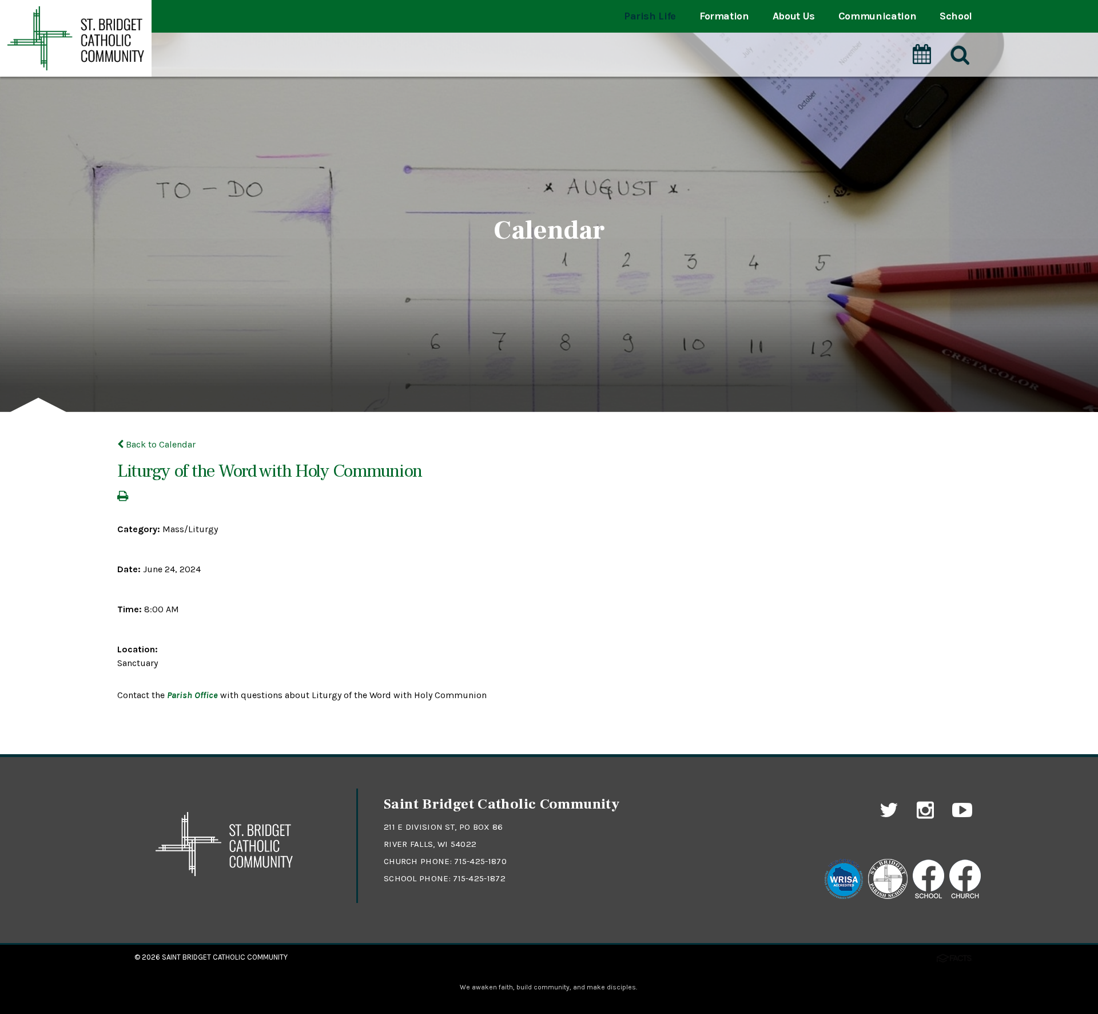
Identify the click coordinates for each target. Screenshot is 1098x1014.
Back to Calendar (160, 444)
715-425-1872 (479, 878)
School (956, 16)
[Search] (959, 55)
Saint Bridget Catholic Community (225, 957)
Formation (724, 16)
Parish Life (650, 16)
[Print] (122, 497)
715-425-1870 (480, 861)
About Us (794, 16)
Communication (877, 16)
